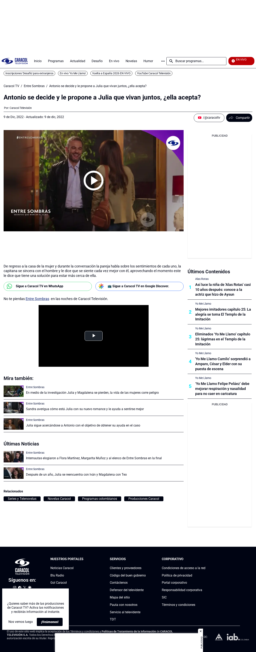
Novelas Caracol (59, 499)
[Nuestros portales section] (84, 559)
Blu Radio (57, 575)
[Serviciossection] (144, 559)
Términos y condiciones (178, 605)
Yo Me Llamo (203, 303)
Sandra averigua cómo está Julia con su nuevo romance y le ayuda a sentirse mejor (85, 409)
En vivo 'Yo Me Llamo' (73, 73)
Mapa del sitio (120, 597)
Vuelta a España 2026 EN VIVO (111, 73)
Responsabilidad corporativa (182, 590)
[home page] (15, 61)
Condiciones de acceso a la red (183, 568)
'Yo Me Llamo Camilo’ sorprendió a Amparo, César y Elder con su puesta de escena (223, 364)
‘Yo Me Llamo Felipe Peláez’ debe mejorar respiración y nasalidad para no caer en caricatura (222, 389)
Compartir (243, 118)
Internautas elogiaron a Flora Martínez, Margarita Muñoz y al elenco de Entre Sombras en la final (94, 458)
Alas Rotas (202, 278)
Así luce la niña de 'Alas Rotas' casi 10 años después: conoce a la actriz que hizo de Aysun (223, 289)
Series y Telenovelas (22, 499)
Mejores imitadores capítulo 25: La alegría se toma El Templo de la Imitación (223, 314)
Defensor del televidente (127, 590)
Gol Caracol (58, 583)
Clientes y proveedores (125, 568)
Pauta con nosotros (123, 605)
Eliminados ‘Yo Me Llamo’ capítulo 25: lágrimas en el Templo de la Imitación (222, 339)
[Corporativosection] (204, 559)
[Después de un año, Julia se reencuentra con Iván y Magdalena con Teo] (14, 473)
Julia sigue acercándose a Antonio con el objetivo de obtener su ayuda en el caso (83, 425)
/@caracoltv (211, 117)
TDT (113, 619)
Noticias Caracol (62, 568)
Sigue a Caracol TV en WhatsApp (39, 286)
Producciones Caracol (143, 499)
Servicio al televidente (125, 612)
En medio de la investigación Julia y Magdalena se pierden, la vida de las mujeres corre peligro (92, 393)
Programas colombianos (99, 499)
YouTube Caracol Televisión (154, 73)
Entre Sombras (34, 86)
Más (163, 61)
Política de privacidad (177, 575)
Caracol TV (11, 86)
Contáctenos (119, 583)
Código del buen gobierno (128, 575)
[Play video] (94, 181)
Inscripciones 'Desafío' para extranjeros (29, 73)
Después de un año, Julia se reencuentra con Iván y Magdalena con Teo (76, 474)
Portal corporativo (174, 583)
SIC (164, 597)
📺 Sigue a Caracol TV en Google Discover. (138, 286)
